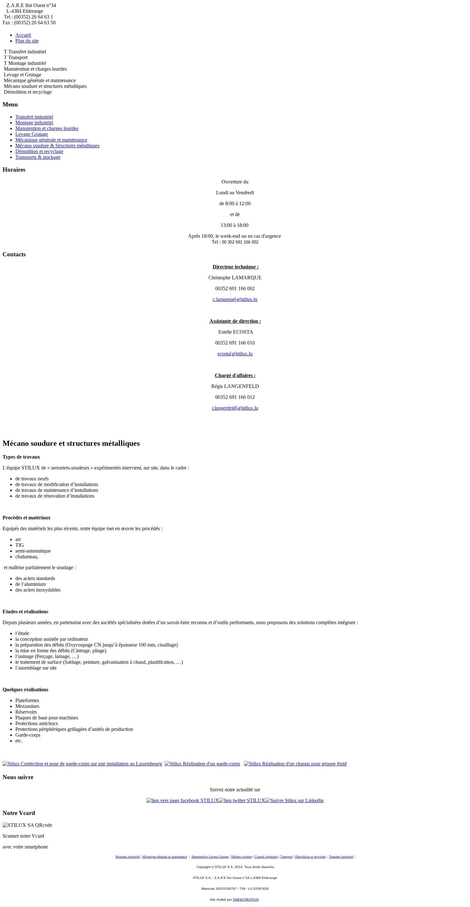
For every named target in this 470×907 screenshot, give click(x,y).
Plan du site (27, 40)
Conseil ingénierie (266, 856)
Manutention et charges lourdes (46, 128)
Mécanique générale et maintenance (51, 140)
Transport (286, 856)
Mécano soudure (241, 856)
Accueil (23, 35)
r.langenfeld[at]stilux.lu (235, 408)
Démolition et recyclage (39, 151)
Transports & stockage (37, 157)
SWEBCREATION (246, 899)
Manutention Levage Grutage (210, 856)
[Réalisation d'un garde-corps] (202, 763)
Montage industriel (34, 122)
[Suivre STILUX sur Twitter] (242, 800)
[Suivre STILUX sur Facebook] (182, 800)
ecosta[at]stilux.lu (235, 353)
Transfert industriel (34, 117)
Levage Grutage (31, 134)
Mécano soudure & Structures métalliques (57, 145)
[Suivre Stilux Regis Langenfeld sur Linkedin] (294, 800)
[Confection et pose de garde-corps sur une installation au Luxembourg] (82, 763)
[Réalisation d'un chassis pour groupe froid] (295, 763)
